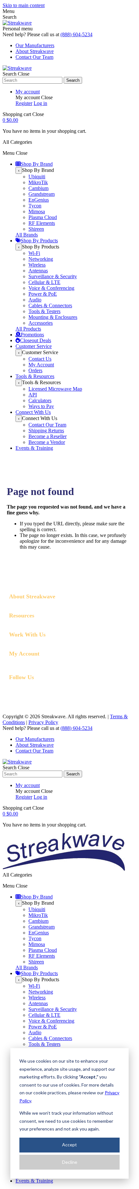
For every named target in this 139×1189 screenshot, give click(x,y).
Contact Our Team (34, 57)
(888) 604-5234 (76, 34)
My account (28, 91)
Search (73, 80)
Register (24, 103)
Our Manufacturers (35, 45)
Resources (21, 615)
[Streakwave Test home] (64, 869)
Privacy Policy (43, 722)
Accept (69, 1144)
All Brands (27, 234)
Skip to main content (24, 5)
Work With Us (27, 634)
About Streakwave (35, 51)
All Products (28, 328)
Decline (69, 1162)
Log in (40, 103)
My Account (24, 653)
